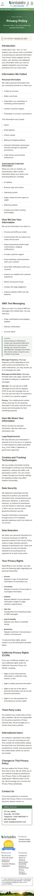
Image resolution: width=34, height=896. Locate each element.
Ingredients (6, 866)
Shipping (22, 860)
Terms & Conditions (23, 873)
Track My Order (7, 858)
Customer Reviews (8, 864)
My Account (6, 855)
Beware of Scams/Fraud (23, 867)
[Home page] (8, 836)
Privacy (21, 870)
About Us (22, 858)
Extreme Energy (24, 839)
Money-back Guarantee (23, 863)
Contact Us (23, 855)
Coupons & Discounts (6, 861)
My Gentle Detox (25, 841)
